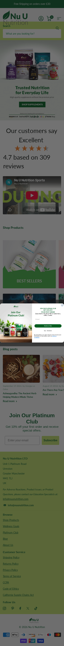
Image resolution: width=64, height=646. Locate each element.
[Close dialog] (62, 305)
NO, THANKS (48, 330)
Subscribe (48, 326)
